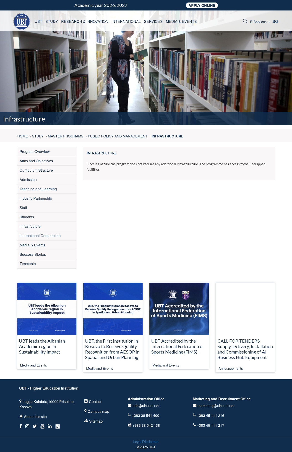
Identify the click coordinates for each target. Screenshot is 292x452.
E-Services (259, 21)
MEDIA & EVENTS (181, 21)
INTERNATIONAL (126, 21)
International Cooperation (40, 235)
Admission (28, 179)
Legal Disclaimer (146, 441)
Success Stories (33, 254)
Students (27, 217)
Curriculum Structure (36, 170)
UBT (38, 21)
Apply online (201, 5)
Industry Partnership (36, 198)
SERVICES (153, 21)
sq (275, 21)
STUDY (51, 21)
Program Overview (35, 151)
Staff (23, 207)
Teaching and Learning (38, 188)
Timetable (28, 263)
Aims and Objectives (36, 160)
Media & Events (32, 245)
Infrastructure (30, 226)
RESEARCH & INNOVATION (84, 21)
